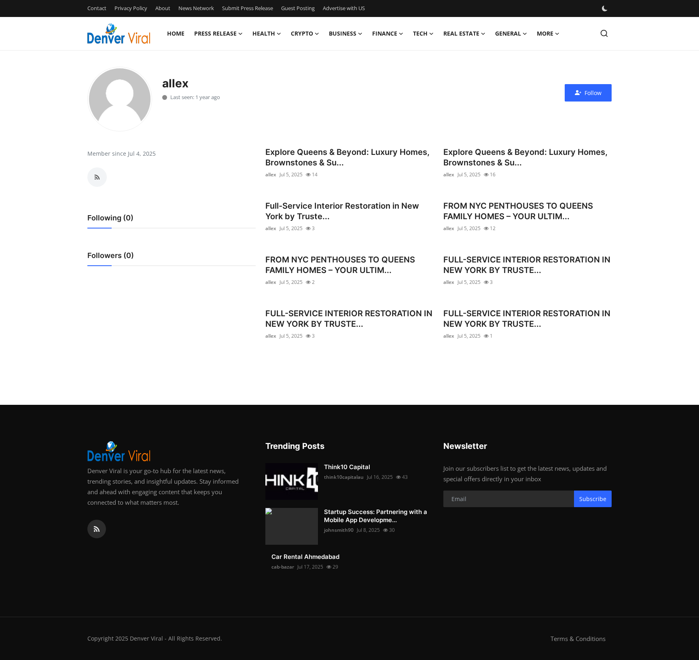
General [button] (508, 33)
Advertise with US (344, 8)
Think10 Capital (347, 467)
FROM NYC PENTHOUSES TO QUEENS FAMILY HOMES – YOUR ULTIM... (518, 211)
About (162, 8)
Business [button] (342, 33)
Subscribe (592, 499)
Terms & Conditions (578, 639)
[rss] (96, 529)
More (545, 33)
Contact (96, 8)
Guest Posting (298, 8)
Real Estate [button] (461, 33)
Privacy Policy (130, 8)
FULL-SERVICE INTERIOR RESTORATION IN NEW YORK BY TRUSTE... (526, 265)
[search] (604, 33)
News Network (196, 8)
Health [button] (263, 33)
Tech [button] (420, 33)
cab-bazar (282, 566)
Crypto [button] (302, 33)
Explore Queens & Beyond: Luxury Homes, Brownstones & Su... (347, 157)
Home (175, 33)
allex (270, 174)
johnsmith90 (339, 530)
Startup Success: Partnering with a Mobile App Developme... (375, 516)
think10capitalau (344, 477)
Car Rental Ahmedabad (305, 557)
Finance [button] (384, 33)
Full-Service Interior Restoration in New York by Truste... (342, 211)
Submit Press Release (247, 8)
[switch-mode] (605, 8)
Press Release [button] (215, 33)
